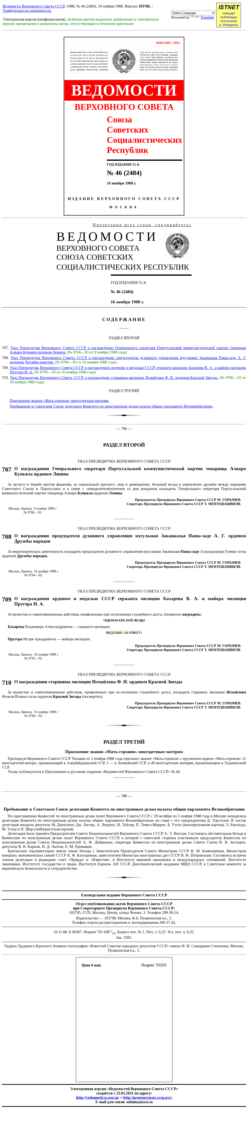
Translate (207, 17)
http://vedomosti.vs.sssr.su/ (97, 1097)
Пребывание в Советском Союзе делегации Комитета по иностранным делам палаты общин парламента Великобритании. (111, 406)
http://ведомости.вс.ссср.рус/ (147, 1097)
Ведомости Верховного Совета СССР (34, 6)
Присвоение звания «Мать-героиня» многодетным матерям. (59, 401)
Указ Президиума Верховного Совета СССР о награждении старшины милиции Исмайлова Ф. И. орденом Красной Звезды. (114, 378)
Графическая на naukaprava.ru (27, 10)
